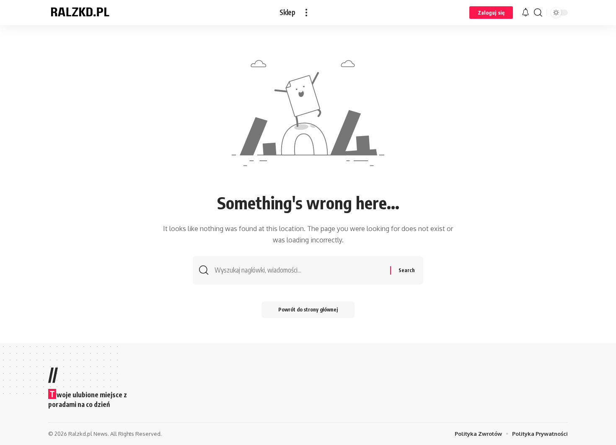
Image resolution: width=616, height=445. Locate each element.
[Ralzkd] (79, 12)
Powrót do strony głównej (308, 309)
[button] (306, 12)
